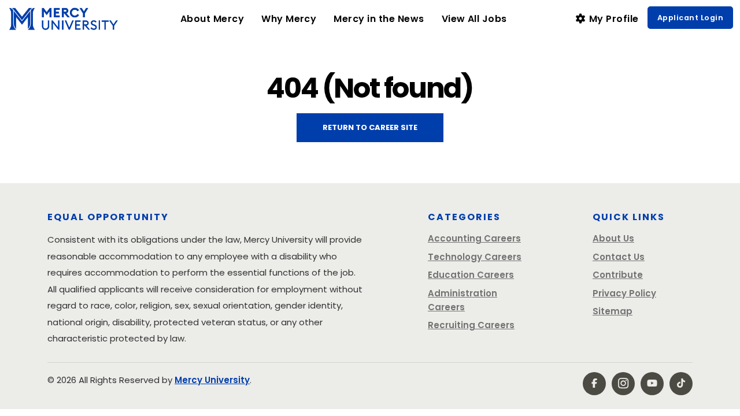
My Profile (613, 18)
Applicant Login (690, 18)
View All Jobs (474, 18)
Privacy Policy (624, 293)
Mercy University (212, 380)
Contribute (618, 275)
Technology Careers (474, 257)
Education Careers (471, 275)
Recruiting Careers (471, 325)
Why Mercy (293, 18)
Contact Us (619, 257)
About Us (613, 238)
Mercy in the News (379, 18)
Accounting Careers (474, 238)
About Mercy (212, 18)
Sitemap (612, 311)
